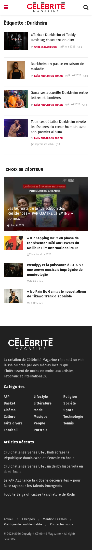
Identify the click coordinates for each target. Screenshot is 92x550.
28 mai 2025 (36, 281)
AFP (7, 397)
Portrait (40, 430)
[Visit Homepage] (46, 7)
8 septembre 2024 (43, 144)
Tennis (68, 423)
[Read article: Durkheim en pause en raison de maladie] (16, 70)
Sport (68, 410)
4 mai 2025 (74, 104)
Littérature (43, 403)
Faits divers (13, 423)
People (39, 423)
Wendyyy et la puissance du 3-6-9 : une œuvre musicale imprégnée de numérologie (55, 270)
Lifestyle (41, 397)
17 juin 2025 (68, 46)
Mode (38, 410)
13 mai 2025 (74, 75)
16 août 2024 (17, 225)
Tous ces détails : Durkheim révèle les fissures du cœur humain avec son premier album (58, 126)
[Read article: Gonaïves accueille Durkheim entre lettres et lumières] (16, 99)
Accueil (8, 519)
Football (10, 430)
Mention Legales (55, 519)
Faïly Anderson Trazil (48, 76)
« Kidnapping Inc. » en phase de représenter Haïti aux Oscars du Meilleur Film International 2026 (53, 243)
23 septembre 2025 (40, 254)
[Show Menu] (6, 7)
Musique (40, 417)
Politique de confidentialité (23, 524)
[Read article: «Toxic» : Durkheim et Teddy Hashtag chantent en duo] (16, 41)
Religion (70, 397)
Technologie (73, 417)
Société (69, 403)
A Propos (28, 519)
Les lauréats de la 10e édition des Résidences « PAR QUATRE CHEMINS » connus (40, 213)
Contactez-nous (61, 524)
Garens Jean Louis (45, 47)
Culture (9, 417)
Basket (9, 403)
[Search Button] (85, 7)
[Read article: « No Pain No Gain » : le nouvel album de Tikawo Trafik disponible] (13, 296)
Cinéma (9, 410)
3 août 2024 (36, 303)
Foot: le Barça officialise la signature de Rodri (39, 494)
